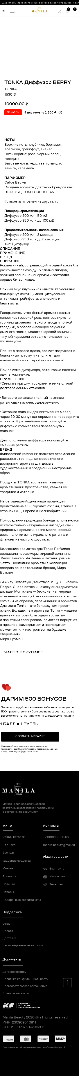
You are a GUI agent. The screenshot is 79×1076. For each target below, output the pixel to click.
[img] (3, 11)
